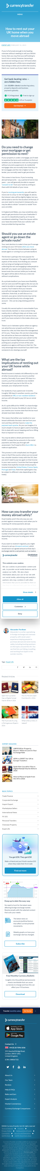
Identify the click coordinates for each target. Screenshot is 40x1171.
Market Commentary (13, 1104)
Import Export (7, 804)
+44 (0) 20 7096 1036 (17, 1047)
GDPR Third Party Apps (23, 1136)
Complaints (6, 1133)
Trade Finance (7, 796)
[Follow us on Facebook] (13, 1067)
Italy (13, 469)
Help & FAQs (10, 1089)
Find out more (20, 870)
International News (9, 812)
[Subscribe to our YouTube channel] (19, 1067)
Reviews (8, 1085)
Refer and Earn (10, 1094)
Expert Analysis (11, 1099)
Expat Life (6, 45)
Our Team (8, 1080)
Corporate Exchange (10, 800)
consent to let (7, 185)
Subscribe (20, 943)
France (30, 467)
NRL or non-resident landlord (23, 395)
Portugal (5, 469)
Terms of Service (7, 1128)
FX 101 (5, 816)
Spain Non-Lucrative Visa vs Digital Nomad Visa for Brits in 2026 (9, 698)
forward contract (22, 546)
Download (20, 994)
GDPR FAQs (6, 1136)
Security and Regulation (22, 1133)
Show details (28, 592)
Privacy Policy (7, 1131)
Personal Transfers (9, 821)
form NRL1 (30, 445)
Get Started (18, 106)
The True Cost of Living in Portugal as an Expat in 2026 (10, 723)
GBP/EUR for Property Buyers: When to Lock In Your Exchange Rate (25, 750)
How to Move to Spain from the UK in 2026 (24, 778)
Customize (19, 606)
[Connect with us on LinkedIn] (24, 1067)
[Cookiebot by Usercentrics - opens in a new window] (28, 555)
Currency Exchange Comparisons (17, 1108)
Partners (21, 1128)
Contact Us (10, 1044)
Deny (20, 614)
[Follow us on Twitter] (8, 1067)
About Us (8, 1075)
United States (21, 467)
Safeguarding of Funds (24, 1131)
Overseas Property (9, 825)
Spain (35, 467)
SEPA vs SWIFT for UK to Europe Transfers (23, 760)
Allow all (20, 599)
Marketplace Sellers (9, 808)
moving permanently (16, 192)
